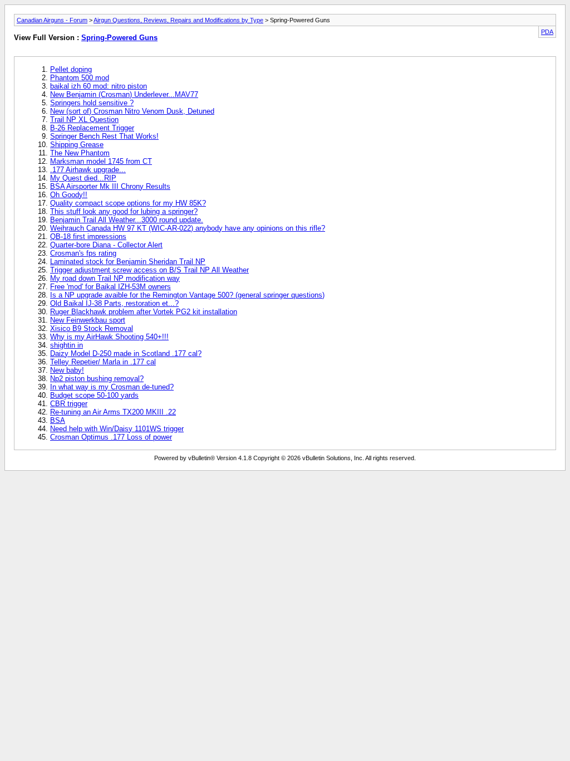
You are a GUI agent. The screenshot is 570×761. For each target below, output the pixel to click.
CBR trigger (68, 403)
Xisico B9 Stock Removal (91, 328)
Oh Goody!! (68, 195)
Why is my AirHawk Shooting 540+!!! (109, 337)
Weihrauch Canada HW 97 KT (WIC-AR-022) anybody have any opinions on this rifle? (187, 228)
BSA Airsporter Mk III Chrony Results (110, 186)
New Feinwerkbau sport (87, 320)
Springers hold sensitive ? (92, 103)
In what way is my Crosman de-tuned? (112, 387)
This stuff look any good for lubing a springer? (124, 211)
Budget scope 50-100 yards (94, 395)
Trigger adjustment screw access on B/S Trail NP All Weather (149, 270)
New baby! (67, 370)
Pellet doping (71, 69)
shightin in (66, 345)
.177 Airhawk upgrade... (88, 169)
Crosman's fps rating (83, 253)
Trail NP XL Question (84, 119)
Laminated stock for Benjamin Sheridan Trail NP (127, 261)
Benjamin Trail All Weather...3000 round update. (126, 220)
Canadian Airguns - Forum (52, 20)
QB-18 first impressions (88, 236)
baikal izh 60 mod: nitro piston (98, 86)
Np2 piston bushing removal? (97, 378)
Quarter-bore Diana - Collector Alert (106, 245)
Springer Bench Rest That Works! (104, 136)
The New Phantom (80, 153)
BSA (57, 420)
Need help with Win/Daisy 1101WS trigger (117, 429)
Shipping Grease (77, 144)
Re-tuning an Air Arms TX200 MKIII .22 (113, 412)
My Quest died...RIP (83, 178)
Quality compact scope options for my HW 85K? (128, 203)
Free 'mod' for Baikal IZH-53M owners (110, 286)
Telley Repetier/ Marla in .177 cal (103, 362)
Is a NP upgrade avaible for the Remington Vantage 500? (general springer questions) (187, 295)
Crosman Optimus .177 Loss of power (111, 437)
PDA (547, 31)
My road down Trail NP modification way (115, 278)
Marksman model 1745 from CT (101, 161)
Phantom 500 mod (79, 78)
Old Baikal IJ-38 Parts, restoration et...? (114, 303)
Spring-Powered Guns (119, 37)
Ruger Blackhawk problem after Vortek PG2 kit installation (143, 312)
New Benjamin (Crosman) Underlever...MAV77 (124, 94)
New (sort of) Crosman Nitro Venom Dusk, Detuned (132, 111)
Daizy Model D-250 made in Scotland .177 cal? (126, 353)
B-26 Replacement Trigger (92, 128)
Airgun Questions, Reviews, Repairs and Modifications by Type (178, 20)
